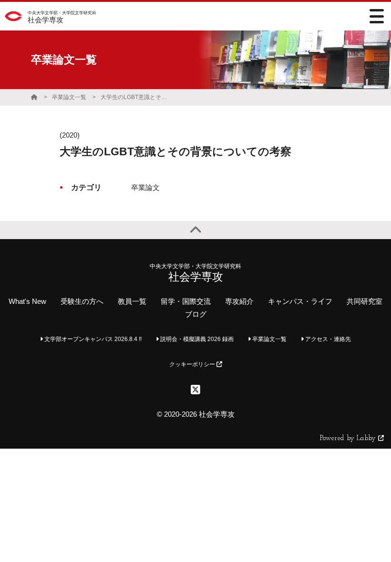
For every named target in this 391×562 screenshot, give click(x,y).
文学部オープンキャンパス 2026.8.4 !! (92, 339)
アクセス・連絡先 (327, 339)
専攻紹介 (239, 301)
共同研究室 (364, 301)
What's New (27, 301)
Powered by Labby (349, 438)
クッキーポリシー (192, 364)
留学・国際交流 (186, 301)
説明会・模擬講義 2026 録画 (196, 339)
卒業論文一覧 (69, 97)
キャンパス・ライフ (300, 301)
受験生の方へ (82, 301)
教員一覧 (132, 301)
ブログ (195, 314)
